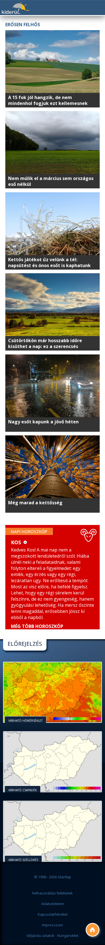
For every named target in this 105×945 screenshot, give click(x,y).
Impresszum (52, 924)
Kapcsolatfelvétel (52, 914)
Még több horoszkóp (37, 626)
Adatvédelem (52, 903)
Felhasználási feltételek (52, 893)
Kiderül (15, 8)
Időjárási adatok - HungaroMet (52, 935)
